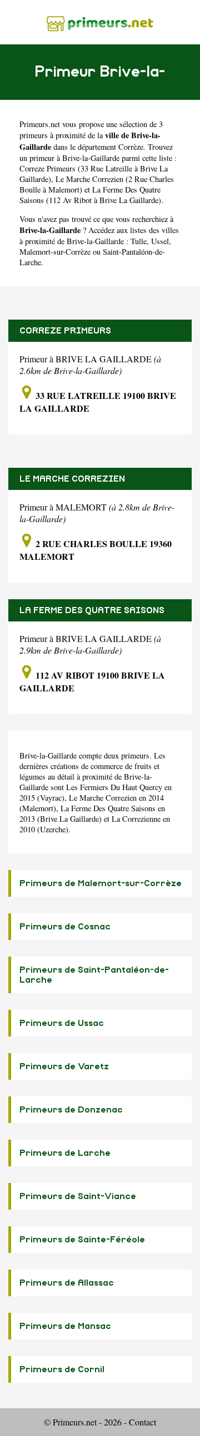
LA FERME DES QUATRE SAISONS (91, 610)
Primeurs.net (39, 124)
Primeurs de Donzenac (71, 1109)
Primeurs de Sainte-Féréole (82, 1239)
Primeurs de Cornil (61, 1369)
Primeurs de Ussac (61, 1023)
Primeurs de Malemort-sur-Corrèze (100, 883)
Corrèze (130, 146)
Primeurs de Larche (65, 1153)
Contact (142, 1422)
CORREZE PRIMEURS (65, 330)
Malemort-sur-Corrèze (55, 251)
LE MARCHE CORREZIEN (72, 478)
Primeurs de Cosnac (65, 926)
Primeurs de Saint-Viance (77, 1196)
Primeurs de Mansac (65, 1326)
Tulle (139, 241)
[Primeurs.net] (100, 22)
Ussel (160, 241)
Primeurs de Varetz (64, 1066)
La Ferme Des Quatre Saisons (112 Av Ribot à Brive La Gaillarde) (90, 194)
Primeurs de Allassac (66, 1282)
